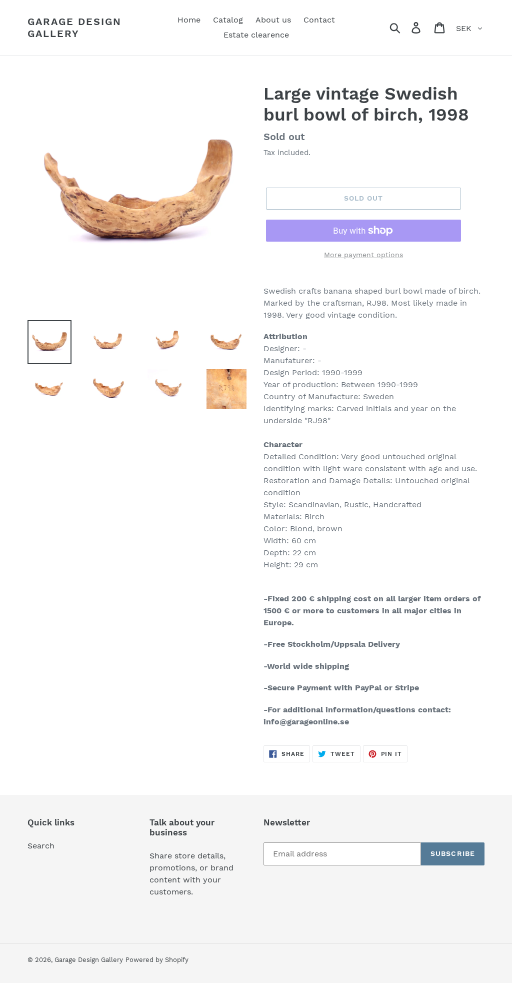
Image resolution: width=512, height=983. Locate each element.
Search (41, 845)
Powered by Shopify (157, 959)
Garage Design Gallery (75, 28)
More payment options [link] (363, 255)
